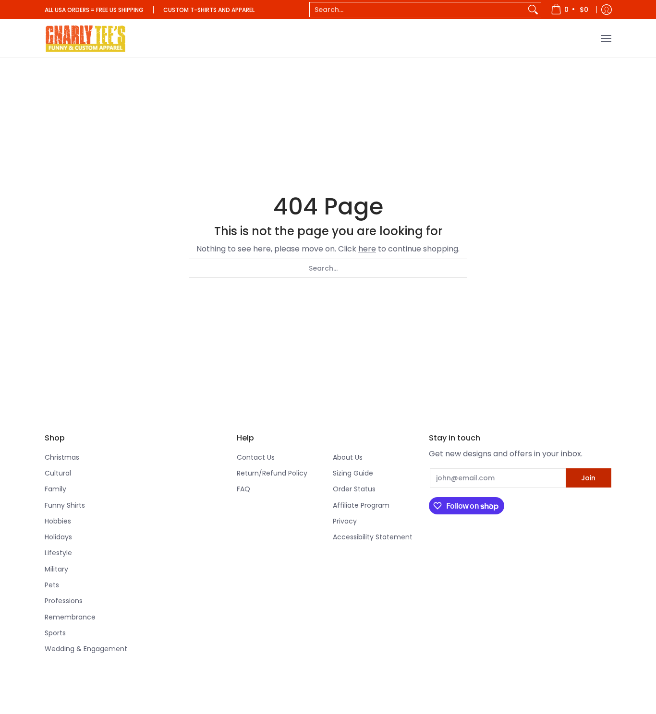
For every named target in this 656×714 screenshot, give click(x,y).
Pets (52, 585)
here (367, 248)
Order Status (354, 489)
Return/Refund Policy (272, 473)
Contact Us (256, 457)
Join (588, 478)
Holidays (58, 537)
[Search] (533, 9)
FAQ (243, 489)
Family (55, 489)
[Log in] (606, 9)
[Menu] (605, 38)
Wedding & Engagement (86, 649)
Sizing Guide (353, 473)
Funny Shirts (65, 505)
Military (56, 569)
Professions (64, 601)
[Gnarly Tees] (85, 38)
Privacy (345, 521)
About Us (348, 457)
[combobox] (417, 9)
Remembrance (70, 617)
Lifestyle (58, 553)
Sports (55, 633)
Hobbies (58, 521)
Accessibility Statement (373, 537)
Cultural (58, 473)
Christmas (62, 457)
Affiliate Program (361, 505)
